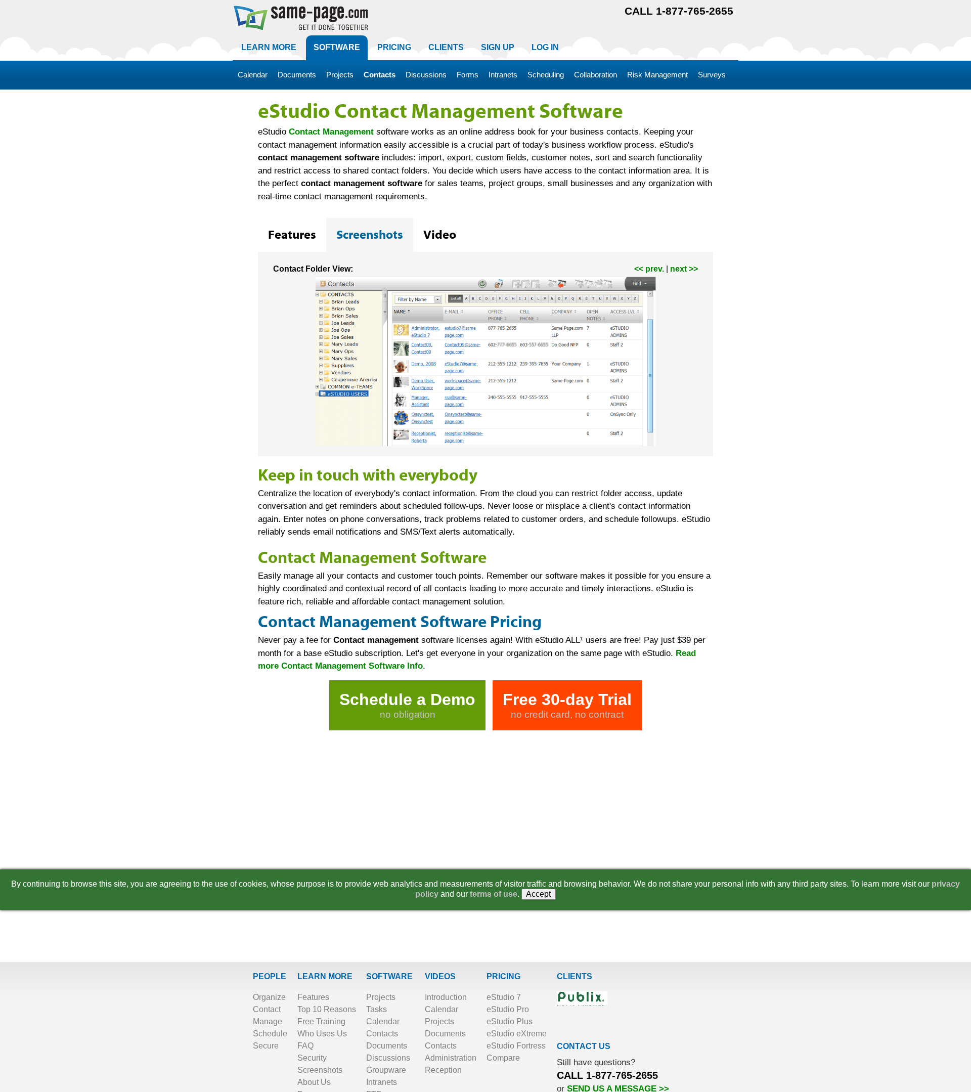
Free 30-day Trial (567, 705)
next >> (684, 269)
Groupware (386, 1070)
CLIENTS (574, 976)
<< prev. (649, 269)
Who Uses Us (322, 1033)
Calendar (383, 1021)
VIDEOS (440, 976)
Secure (266, 1045)
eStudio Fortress (516, 1045)
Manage (267, 1021)
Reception (443, 1070)
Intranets (381, 1082)
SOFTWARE (389, 976)
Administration (450, 1058)
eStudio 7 (504, 997)
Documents (386, 1045)
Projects (380, 997)
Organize (269, 997)
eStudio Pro (508, 1009)
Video (439, 235)
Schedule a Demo (407, 705)
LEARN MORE (324, 976)
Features (313, 997)
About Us (314, 1082)
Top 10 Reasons (326, 1009)
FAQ (305, 1045)
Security (312, 1058)
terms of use (493, 894)
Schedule (270, 1033)
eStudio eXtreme (517, 1033)
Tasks (376, 1009)
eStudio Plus (510, 1021)
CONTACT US (583, 1046)
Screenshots (319, 1070)
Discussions (388, 1058)
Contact (267, 1009)
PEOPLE (269, 976)
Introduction (446, 997)
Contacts (382, 1033)
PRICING (503, 976)
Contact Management (331, 132)
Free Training (321, 1021)
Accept (538, 894)
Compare (503, 1058)
